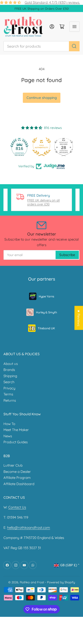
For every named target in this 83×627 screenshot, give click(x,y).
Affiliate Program (17, 477)
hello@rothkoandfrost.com (28, 527)
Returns (9, 400)
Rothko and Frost (32, 582)
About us (10, 363)
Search (9, 382)
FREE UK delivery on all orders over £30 (43, 202)
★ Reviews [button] (79, 317)
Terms (8, 394)
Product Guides (15, 442)
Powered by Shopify (61, 582)
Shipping (10, 376)
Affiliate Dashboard (18, 484)
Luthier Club (13, 465)
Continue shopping (42, 97)
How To (9, 424)
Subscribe (67, 255)
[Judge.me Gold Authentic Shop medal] (41, 147)
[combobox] (41, 46)
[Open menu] (74, 26)
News (7, 436)
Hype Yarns (46, 296)
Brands (9, 369)
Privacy (9, 388)
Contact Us (17, 507)
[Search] (74, 46)
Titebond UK (46, 328)
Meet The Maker (16, 430)
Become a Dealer (17, 471)
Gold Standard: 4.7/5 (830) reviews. (52, 2)
